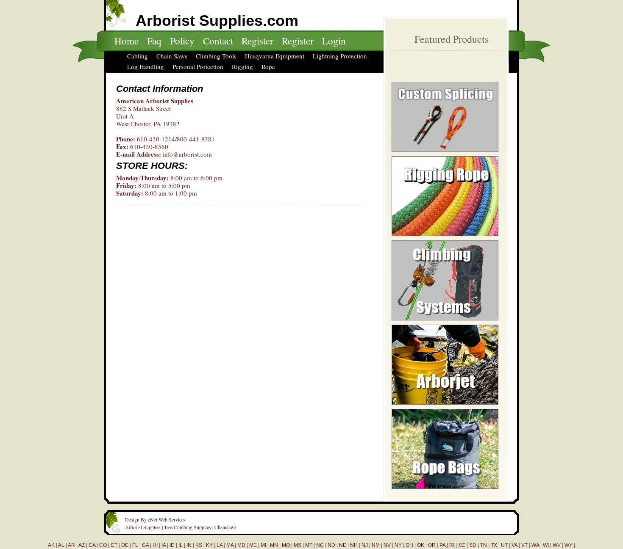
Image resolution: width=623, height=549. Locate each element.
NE (342, 545)
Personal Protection (197, 67)
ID (172, 545)
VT (524, 545)
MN (274, 545)
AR (71, 545)
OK (420, 545)
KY (209, 545)
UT (504, 545)
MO (286, 545)
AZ (81, 545)
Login (334, 40)
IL (180, 545)
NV (387, 545)
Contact (218, 40)
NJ (365, 545)
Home (126, 40)
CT (114, 545)
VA (514, 545)
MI (263, 545)
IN (189, 545)
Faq (154, 40)
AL (61, 545)
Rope (268, 67)
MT (308, 545)
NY (398, 545)
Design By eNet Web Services (155, 519)
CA (92, 545)
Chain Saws (171, 56)
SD (472, 545)
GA (145, 545)
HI (155, 545)
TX (494, 545)
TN (483, 545)
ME (253, 545)
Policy (182, 40)
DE (124, 545)
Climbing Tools (216, 56)
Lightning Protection (340, 56)
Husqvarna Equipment (274, 56)
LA (219, 545)
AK (51, 545)
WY (569, 545)
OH (409, 545)
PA (442, 545)
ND (331, 545)
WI (546, 545)
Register (257, 40)
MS (297, 545)
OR (432, 545)
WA (535, 545)
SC (461, 545)
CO (103, 545)
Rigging (242, 67)
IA (163, 545)
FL (135, 545)
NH (354, 545)
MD (241, 545)
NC (320, 545)
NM (376, 545)
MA (230, 545)
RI (451, 545)
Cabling (137, 56)
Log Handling (145, 67)
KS (198, 545)
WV (557, 545)
